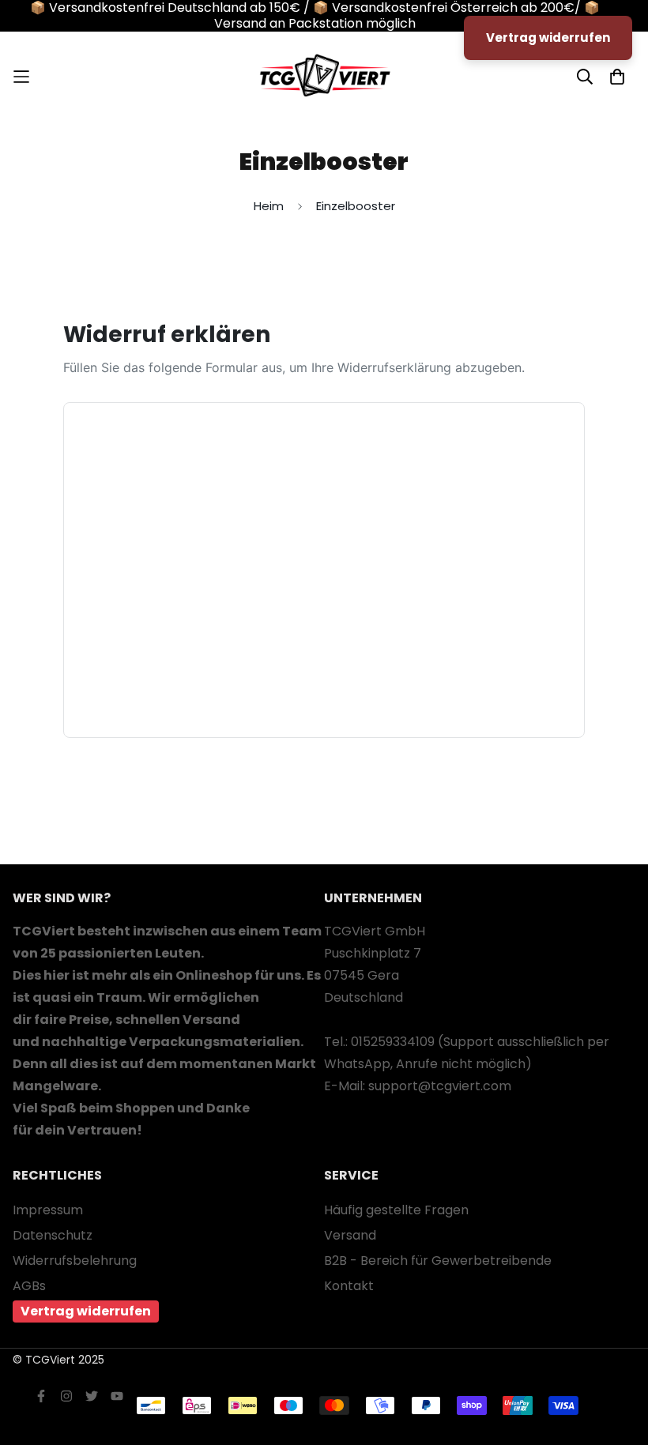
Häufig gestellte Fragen (396, 1210)
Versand (350, 1235)
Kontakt (349, 1286)
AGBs (29, 1286)
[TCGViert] (324, 77)
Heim (269, 206)
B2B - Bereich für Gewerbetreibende (438, 1260)
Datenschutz (52, 1235)
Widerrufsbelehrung (75, 1260)
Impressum (48, 1210)
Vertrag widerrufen (86, 1311)
